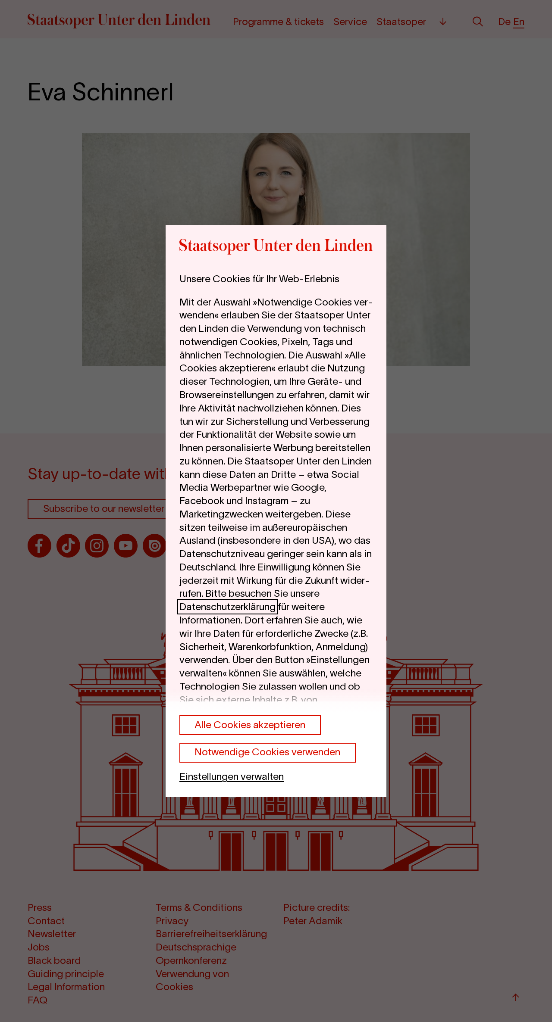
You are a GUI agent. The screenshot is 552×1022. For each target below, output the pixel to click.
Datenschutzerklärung (227, 606)
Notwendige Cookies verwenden (267, 751)
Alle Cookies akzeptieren (249, 724)
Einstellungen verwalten (231, 776)
